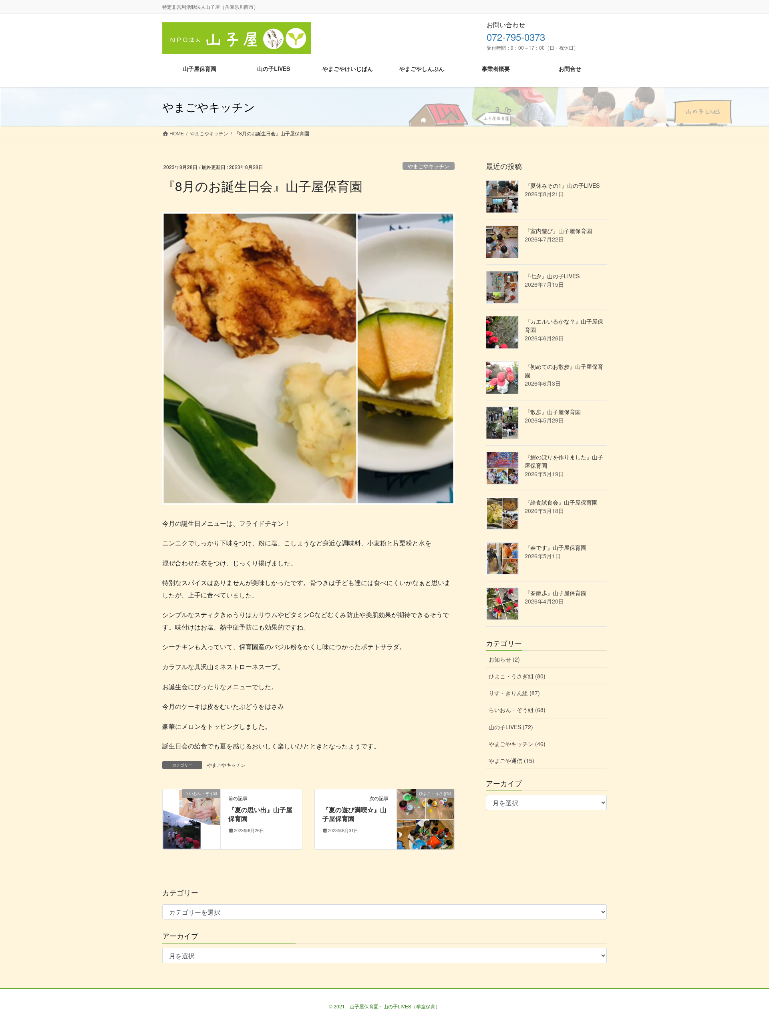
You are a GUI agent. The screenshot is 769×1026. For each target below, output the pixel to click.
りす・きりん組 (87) (514, 693)
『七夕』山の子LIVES (552, 276)
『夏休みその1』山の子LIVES (562, 185)
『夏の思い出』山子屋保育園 (260, 814)
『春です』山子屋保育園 (555, 547)
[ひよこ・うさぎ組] (425, 818)
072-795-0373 (516, 37)
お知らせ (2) (504, 659)
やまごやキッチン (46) (517, 744)
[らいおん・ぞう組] (191, 818)
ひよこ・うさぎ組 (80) (517, 676)
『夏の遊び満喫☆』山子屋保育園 (354, 814)
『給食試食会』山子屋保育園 (561, 502)
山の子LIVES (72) (511, 727)
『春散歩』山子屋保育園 (555, 593)
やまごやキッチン (428, 166)
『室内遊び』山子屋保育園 (558, 231)
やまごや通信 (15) (511, 760)
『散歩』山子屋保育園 (553, 412)
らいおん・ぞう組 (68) (517, 710)
